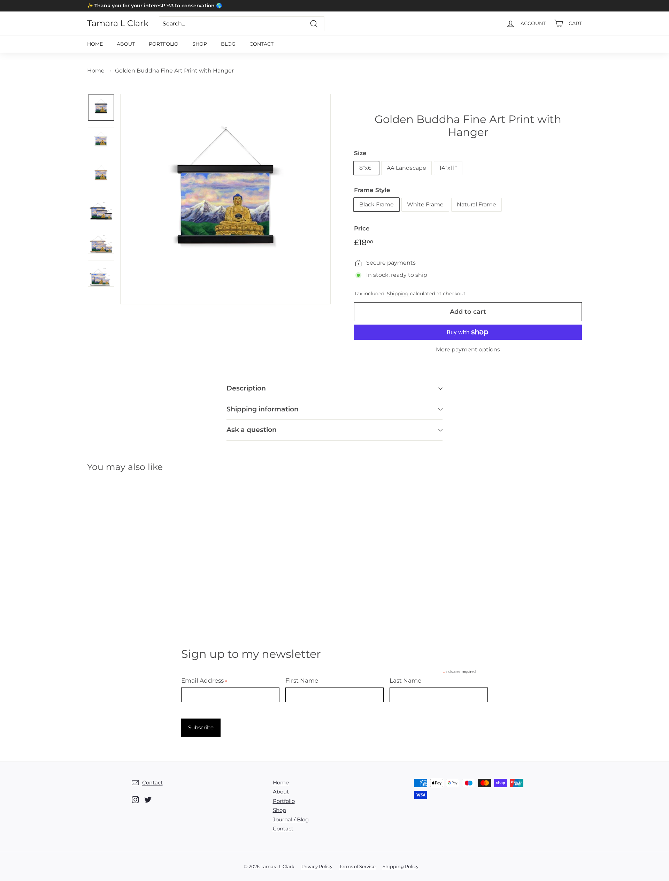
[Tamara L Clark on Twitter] (148, 800)
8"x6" (366, 168)
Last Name (405, 680)
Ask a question (251, 430)
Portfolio (163, 44)
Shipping (398, 293)
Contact (261, 44)
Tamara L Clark (117, 23)
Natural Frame (476, 204)
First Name (301, 680)
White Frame (425, 204)
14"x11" (448, 168)
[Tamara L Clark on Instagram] (135, 800)
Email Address (204, 680)
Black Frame (376, 204)
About (126, 44)
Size (360, 153)
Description (246, 388)
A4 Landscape (406, 168)
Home (95, 44)
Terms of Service (357, 866)
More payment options (468, 349)
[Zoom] (225, 199)
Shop (199, 44)
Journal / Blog (291, 819)
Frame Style (372, 190)
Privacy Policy (316, 866)
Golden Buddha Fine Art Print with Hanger (174, 70)
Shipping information (262, 409)
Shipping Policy (400, 866)
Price (362, 228)
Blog (228, 44)
